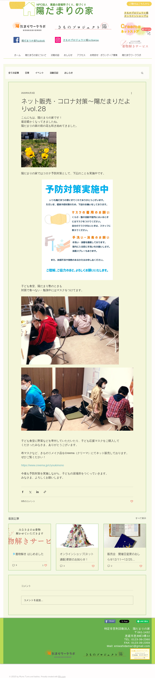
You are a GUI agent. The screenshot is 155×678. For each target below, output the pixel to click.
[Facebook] (16, 40)
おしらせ (68, 73)
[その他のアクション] (131, 93)
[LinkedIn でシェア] (37, 491)
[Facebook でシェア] (22, 491)
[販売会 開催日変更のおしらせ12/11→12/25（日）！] (125, 536)
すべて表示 (140, 518)
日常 (27, 73)
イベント (39, 73)
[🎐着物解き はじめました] (29, 536)
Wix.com (62, 676)
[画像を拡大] (38, 149)
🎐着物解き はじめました (28, 554)
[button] (142, 73)
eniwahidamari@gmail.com (132, 646)
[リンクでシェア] (44, 491)
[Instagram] (58, 40)
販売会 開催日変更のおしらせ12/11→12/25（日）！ (123, 557)
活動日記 (54, 73)
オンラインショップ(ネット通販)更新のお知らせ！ (77, 557)
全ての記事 (13, 73)
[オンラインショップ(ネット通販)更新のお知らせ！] (77, 536)
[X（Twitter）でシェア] (30, 491)
